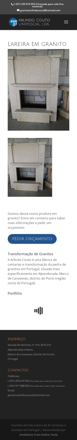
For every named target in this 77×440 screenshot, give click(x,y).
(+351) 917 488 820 (18, 385)
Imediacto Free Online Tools (38, 434)
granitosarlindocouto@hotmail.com (29, 395)
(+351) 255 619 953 (39, 5)
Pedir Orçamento (32, 239)
